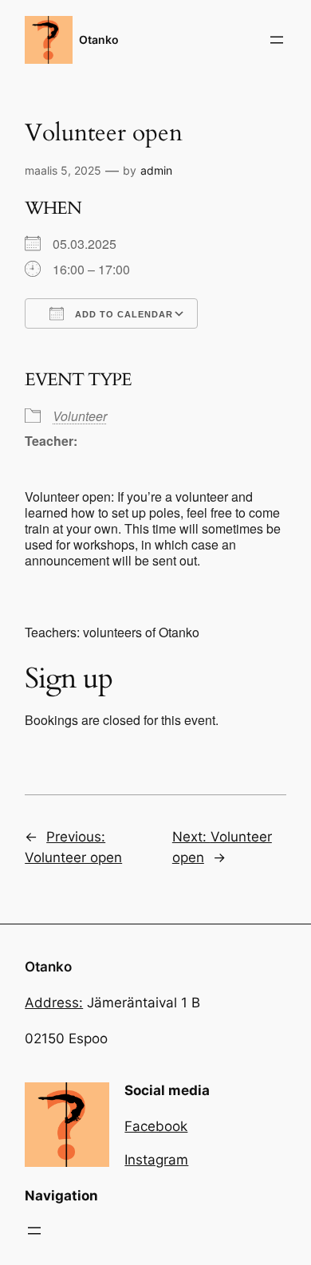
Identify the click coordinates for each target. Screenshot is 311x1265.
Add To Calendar (122, 314)
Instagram (156, 1160)
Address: (54, 1003)
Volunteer (80, 416)
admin (156, 170)
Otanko (99, 39)
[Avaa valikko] (276, 39)
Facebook (155, 1126)
